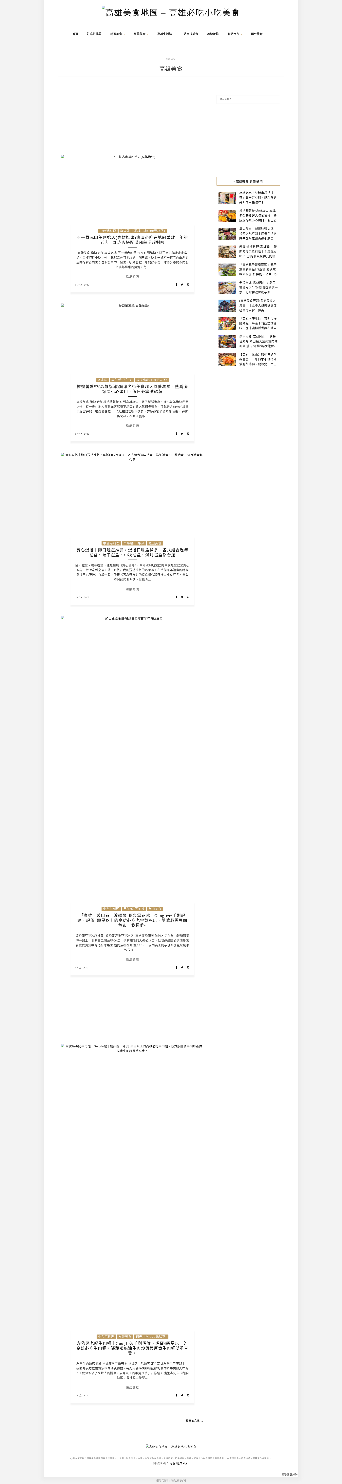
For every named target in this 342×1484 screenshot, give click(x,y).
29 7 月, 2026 (82, 434)
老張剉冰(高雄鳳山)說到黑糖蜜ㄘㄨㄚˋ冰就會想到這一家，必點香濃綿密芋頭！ (258, 287)
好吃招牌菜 (94, 33)
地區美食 (116, 33)
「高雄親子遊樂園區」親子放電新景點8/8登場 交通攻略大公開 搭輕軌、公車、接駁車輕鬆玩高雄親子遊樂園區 (258, 274)
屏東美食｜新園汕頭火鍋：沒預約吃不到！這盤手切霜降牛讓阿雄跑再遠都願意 (258, 233)
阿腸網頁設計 (179, 1463)
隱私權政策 (178, 1480)
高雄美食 (140, 33)
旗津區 (125, 230)
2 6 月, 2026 (81, 1396)
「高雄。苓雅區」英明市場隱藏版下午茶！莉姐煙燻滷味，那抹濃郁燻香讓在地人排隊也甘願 (258, 325)
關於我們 (162, 1480)
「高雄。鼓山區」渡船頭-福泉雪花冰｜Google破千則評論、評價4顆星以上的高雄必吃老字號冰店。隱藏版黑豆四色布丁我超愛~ (132, 920)
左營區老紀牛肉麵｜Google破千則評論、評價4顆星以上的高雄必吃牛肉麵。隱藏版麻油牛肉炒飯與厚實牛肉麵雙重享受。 (132, 1348)
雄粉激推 (213, 33)
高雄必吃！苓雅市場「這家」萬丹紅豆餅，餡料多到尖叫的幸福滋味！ (258, 197)
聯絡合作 (234, 33)
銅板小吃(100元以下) (149, 230)
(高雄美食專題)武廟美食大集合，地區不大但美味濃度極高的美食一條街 (258, 305)
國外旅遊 (257, 33)
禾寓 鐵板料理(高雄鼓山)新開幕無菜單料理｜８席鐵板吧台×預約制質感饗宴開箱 (258, 251)
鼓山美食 (155, 908)
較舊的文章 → (195, 1420)
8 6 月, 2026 (81, 968)
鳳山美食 (155, 543)
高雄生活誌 (165, 33)
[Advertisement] (132, 118)
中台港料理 (108, 230)
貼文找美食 (191, 33)
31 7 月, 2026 (82, 285)
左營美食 (125, 1336)
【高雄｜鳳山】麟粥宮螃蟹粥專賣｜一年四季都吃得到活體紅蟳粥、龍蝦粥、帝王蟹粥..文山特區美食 (258, 361)
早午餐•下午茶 (121, 380)
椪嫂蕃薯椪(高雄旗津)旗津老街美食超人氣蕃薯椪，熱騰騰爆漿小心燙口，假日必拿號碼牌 (258, 218)
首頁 (74, 33)
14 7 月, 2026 (82, 597)
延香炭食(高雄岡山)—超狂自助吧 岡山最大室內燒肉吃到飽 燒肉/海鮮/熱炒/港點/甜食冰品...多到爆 (258, 343)
